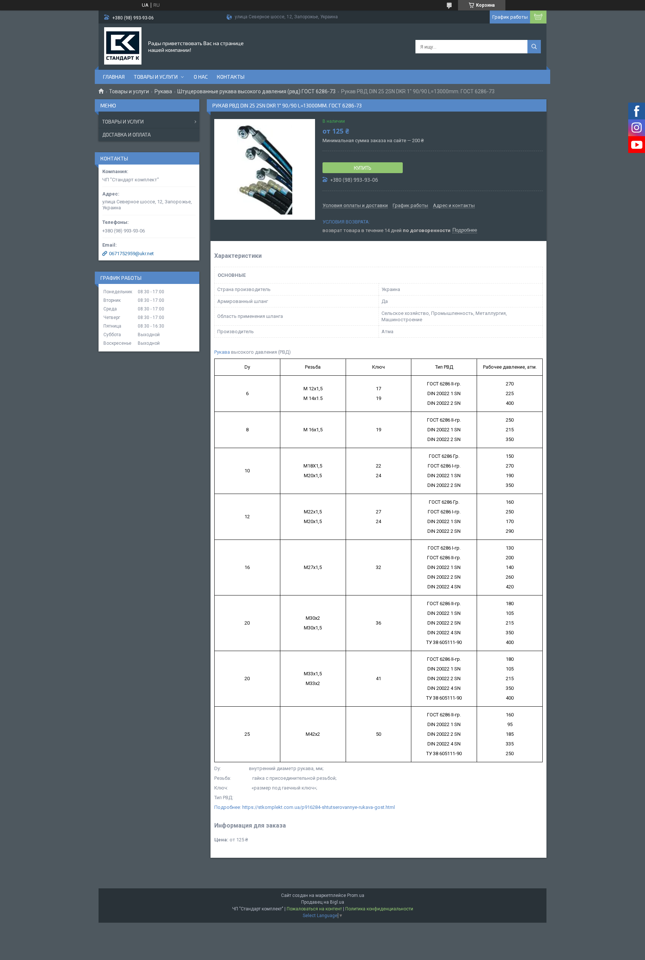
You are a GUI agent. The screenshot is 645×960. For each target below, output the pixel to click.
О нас (201, 77)
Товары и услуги (156, 77)
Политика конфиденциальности (379, 908)
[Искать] (534, 46)
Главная (114, 77)
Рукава (163, 91)
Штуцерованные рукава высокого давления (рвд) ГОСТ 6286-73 (256, 91)
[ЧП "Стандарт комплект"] (122, 46)
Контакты (230, 77)
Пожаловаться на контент (314, 908)
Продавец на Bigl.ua (322, 902)
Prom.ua (355, 895)
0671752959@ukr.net (131, 253)
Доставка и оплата (126, 135)
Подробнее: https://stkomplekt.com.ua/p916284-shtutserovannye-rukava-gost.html (304, 807)
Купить (362, 168)
